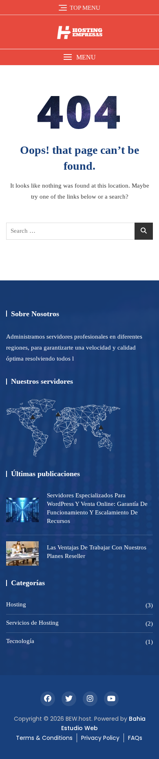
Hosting (16, 604)
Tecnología (20, 641)
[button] (79, 57)
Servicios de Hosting (32, 622)
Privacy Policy (100, 738)
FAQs (135, 738)
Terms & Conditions (44, 738)
